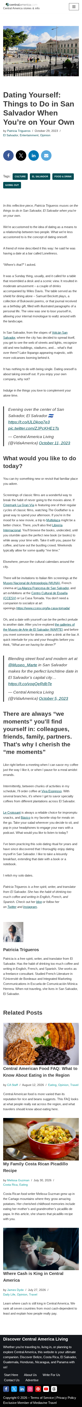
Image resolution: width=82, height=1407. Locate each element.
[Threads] (54, 1389)
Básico (25, 817)
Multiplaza (53, 520)
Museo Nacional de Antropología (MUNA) (31, 583)
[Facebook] (8, 155)
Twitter (11, 907)
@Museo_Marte (22, 665)
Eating (52, 1085)
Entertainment (29, 135)
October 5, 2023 (53, 698)
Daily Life (9, 1294)
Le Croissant (12, 812)
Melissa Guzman (18, 1180)
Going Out (12, 185)
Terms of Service (42, 1397)
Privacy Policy (66, 1397)
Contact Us (12, 1380)
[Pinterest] (38, 1389)
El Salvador (10, 135)
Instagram (30, 907)
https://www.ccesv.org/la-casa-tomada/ (43, 608)
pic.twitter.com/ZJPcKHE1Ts (33, 428)
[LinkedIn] (33, 155)
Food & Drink (63, 176)
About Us (30, 1375)
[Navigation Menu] (74, 6)
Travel (74, 1085)
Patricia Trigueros (18, 130)
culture (20, 176)
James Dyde (15, 1290)
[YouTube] (46, 1389)
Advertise (31, 1380)
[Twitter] (21, 155)
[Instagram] (30, 1389)
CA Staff (12, 1085)
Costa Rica (10, 1184)
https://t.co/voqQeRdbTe (30, 684)
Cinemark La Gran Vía (18, 505)
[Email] (46, 155)
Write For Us (51, 1375)
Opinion (45, 135)
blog (39, 902)
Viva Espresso (51, 791)
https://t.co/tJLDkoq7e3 (29, 422)
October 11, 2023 (54, 443)
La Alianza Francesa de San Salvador (43, 588)
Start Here (11, 1375)
